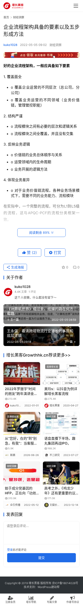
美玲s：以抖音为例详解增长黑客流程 (60, 391)
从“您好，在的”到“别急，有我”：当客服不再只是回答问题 (21, 441)
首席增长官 (52, 366)
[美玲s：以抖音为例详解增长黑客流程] (61, 373)
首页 (6, 17)
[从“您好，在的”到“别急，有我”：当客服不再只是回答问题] (21, 423)
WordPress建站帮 (48, 587)
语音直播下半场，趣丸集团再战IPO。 (59, 440)
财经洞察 (56, 45)
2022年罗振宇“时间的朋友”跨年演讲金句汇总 (21, 391)
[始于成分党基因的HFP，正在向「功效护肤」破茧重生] (21, 472)
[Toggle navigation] (76, 6)
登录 (10, 550)
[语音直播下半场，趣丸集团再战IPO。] (61, 423)
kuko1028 (10, 45)
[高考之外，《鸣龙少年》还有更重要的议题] (61, 472)
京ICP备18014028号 (65, 583)
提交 (41, 558)
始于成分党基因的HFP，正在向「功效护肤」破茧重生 (20, 490)
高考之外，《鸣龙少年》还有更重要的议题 (59, 490)
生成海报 (17, 267)
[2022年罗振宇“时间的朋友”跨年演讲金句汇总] (21, 373)
